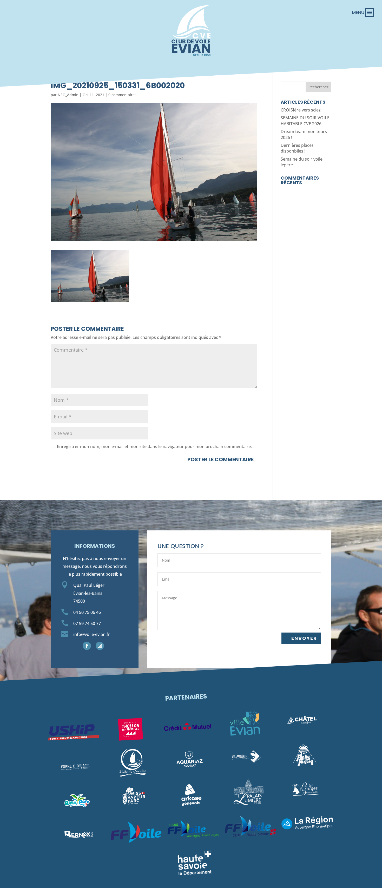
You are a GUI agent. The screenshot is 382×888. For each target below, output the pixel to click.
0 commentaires (122, 94)
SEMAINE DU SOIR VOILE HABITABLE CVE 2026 (305, 120)
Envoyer (304, 638)
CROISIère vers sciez (301, 110)
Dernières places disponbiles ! (297, 148)
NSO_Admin (68, 94)
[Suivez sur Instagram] (100, 646)
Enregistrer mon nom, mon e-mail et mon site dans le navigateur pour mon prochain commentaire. (154, 446)
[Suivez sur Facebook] (87, 646)
